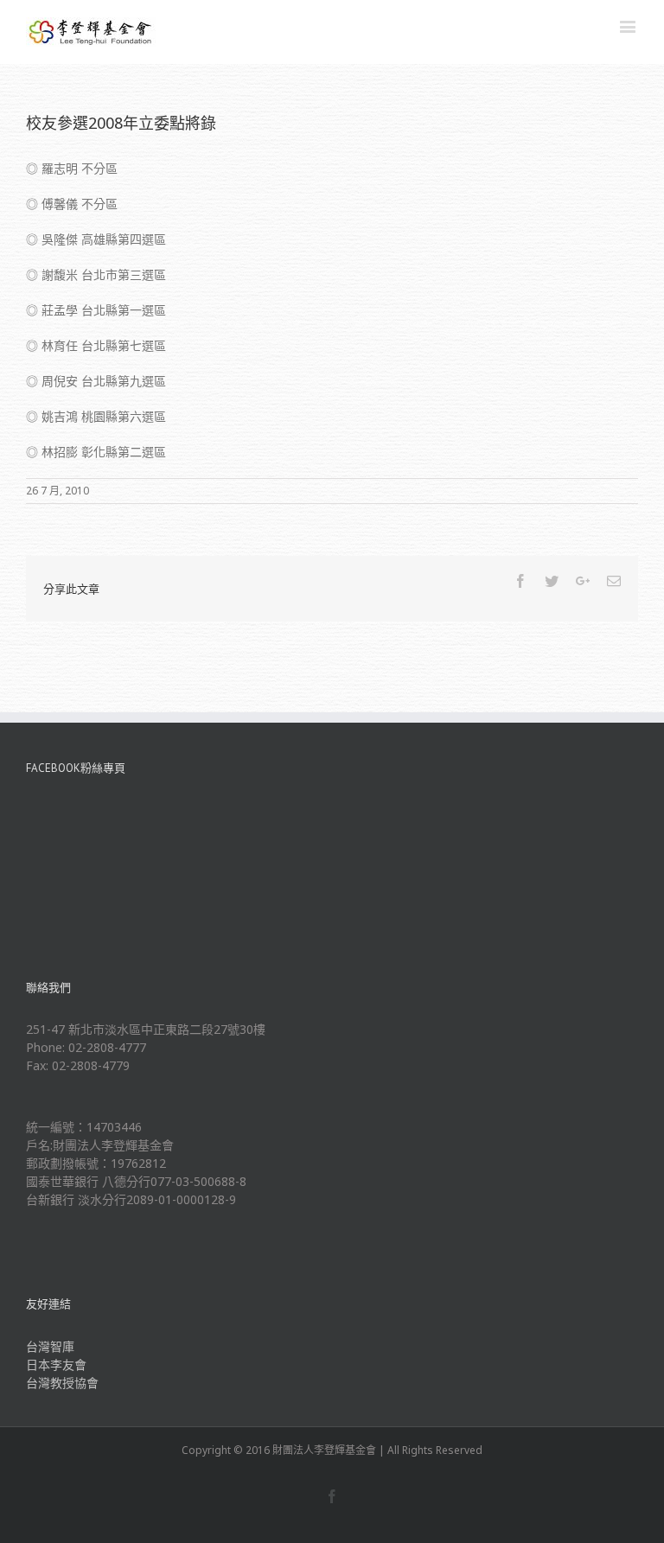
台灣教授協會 (62, 1382)
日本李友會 (56, 1364)
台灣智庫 (50, 1346)
